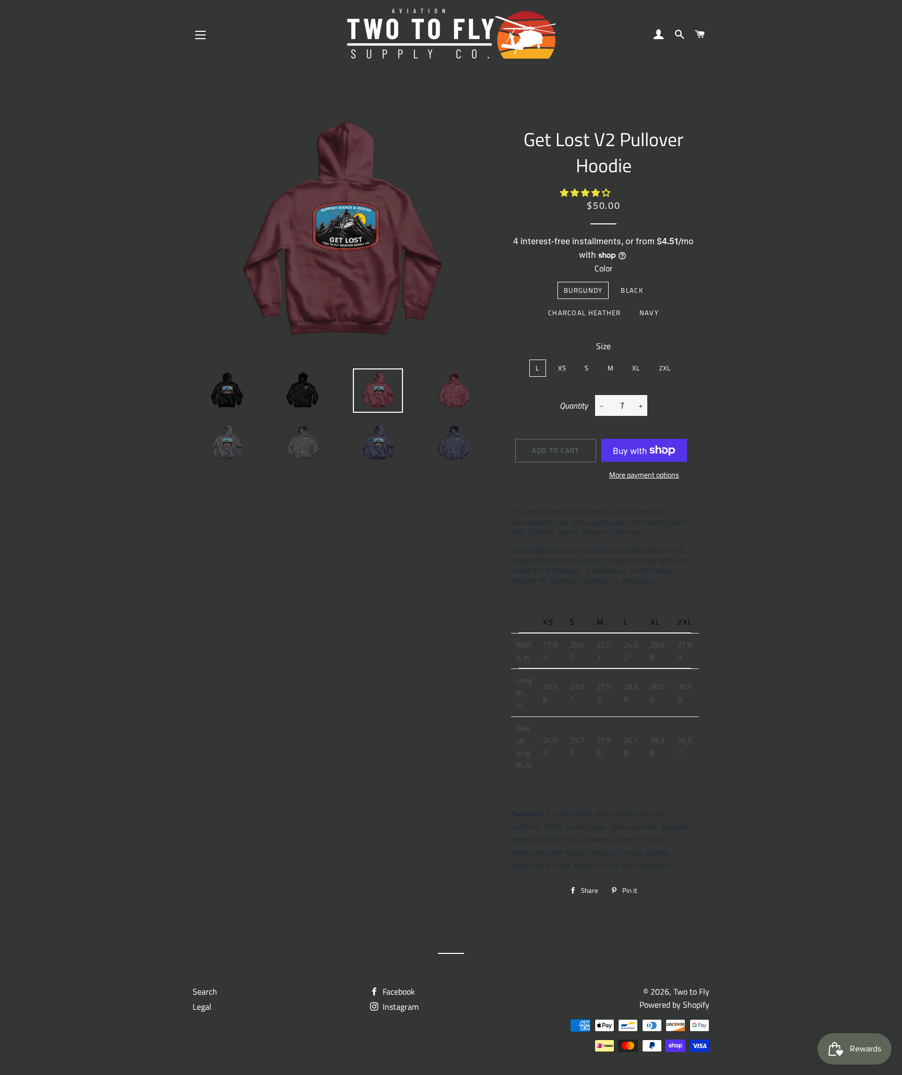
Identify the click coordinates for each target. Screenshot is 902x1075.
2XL (665, 368)
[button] (586, 192)
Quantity (574, 405)
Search (205, 991)
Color (604, 268)
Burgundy (583, 290)
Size (603, 346)
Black (632, 290)
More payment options (644, 474)
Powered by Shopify (674, 1004)
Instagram (400, 1006)
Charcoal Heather (584, 312)
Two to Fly (691, 991)
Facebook (398, 991)
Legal (202, 1006)
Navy (649, 312)
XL (636, 368)
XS (562, 368)
